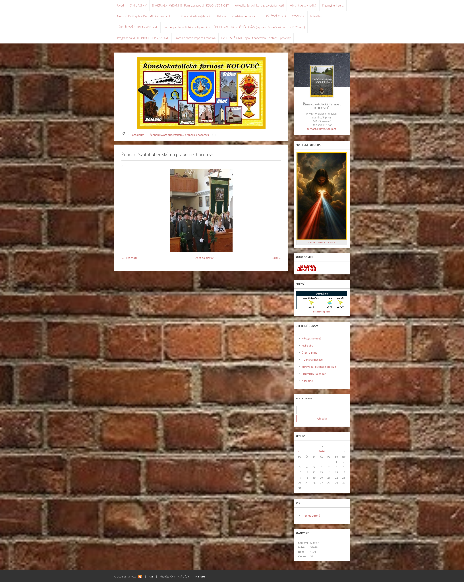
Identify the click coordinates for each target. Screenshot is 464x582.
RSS (151, 576)
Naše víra (307, 345)
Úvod (120, 5)
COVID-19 (298, 16)
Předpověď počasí (321, 311)
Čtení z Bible (309, 352)
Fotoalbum (317, 16)
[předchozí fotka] (127, 210)
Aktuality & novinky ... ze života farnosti (259, 5)
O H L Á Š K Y (138, 5)
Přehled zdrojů (311, 515)
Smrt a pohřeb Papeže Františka (195, 38)
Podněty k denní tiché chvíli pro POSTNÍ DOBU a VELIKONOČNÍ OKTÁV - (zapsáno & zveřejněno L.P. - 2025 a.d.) (234, 27)
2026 (322, 451)
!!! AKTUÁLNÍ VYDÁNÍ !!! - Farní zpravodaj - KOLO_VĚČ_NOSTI (190, 5)
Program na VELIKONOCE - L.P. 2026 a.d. (143, 38)
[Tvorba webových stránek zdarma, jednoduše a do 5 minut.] (140, 576)
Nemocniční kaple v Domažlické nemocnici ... (146, 16)
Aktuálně (307, 381)
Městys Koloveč (311, 338)
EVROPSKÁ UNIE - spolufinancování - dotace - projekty (256, 38)
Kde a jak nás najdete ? (195, 16)
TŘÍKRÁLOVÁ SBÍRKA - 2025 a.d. (137, 27)
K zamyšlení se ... (333, 5)
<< (299, 446)
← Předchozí (129, 258)
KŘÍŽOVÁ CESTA (276, 16)
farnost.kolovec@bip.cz (321, 129)
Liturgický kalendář (314, 374)
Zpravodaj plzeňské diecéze (319, 366)
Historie (221, 16)
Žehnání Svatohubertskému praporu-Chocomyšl (180, 135)
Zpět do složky (204, 258)
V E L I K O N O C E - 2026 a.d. (321, 242)
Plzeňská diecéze (312, 359)
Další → (276, 258)
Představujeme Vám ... (246, 16)
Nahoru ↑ (201, 576)
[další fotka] (275, 210)
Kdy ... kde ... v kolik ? (303, 5)
